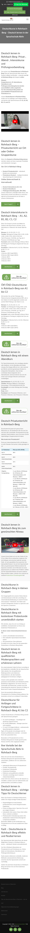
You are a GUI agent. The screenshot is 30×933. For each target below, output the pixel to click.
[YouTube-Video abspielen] (15, 121)
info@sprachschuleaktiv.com (15, 1)
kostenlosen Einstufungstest (14, 575)
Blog (2, 888)
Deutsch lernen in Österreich (8, 884)
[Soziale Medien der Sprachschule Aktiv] (11, 929)
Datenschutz (4, 910)
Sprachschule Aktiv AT (20, 924)
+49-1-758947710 (8, 4)
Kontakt (16, 14)
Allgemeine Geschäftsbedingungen (10, 907)
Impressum (4, 914)
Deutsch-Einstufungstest (15, 8)
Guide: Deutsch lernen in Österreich (15, 12)
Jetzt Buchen (4, 891)
